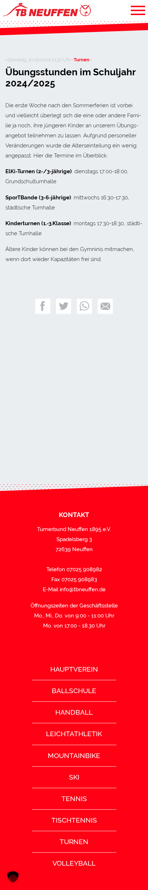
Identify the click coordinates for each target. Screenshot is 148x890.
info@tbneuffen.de (83, 589)
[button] (13, 877)
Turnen (74, 842)
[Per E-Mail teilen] (105, 306)
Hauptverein (74, 669)
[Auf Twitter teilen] (63, 306)
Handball (74, 712)
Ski (74, 777)
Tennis (74, 799)
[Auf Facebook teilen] (42, 306)
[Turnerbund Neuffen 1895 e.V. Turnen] (46, 10)
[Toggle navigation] (138, 10)
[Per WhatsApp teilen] (84, 306)
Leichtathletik (74, 734)
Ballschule (74, 691)
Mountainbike (74, 755)
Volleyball (74, 863)
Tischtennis (74, 820)
